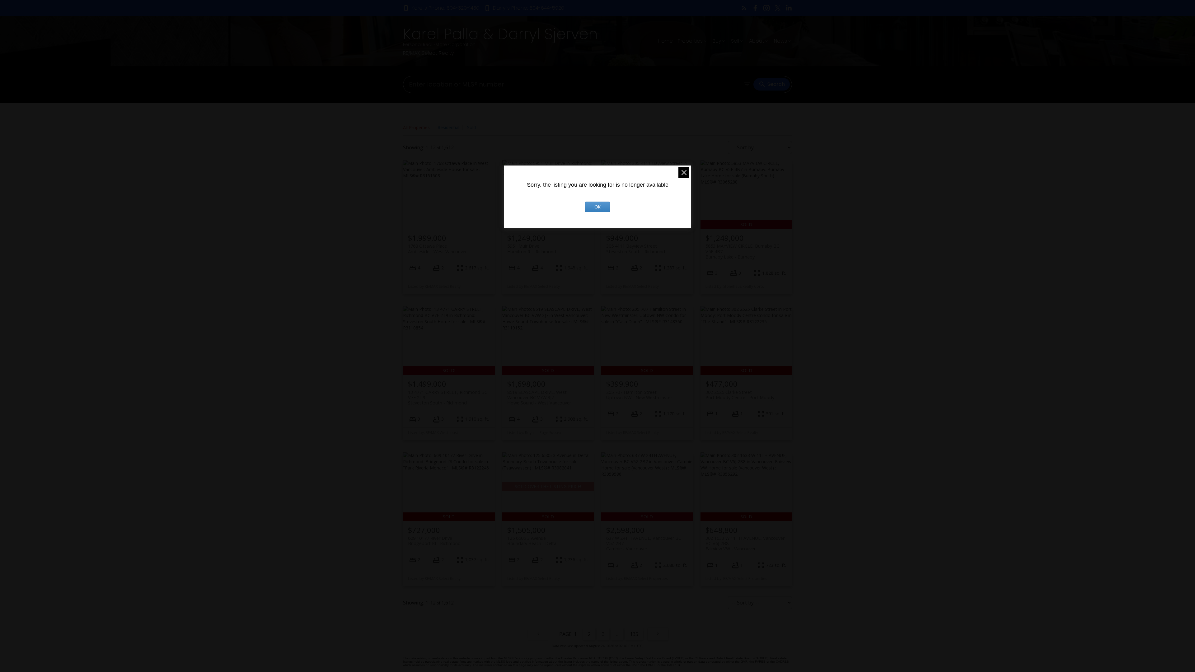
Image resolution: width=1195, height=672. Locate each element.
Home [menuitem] (665, 40)
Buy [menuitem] (717, 40)
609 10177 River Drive (434, 540)
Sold (471, 127)
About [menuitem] (756, 40)
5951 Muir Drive (531, 248)
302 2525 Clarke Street (739, 394)
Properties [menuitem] (690, 40)
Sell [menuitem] (735, 40)
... (617, 634)
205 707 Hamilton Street (639, 394)
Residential (448, 127)
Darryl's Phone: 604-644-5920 (528, 8)
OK (597, 207)
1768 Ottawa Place (437, 248)
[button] (441, 8)
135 (634, 634)
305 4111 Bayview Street (635, 248)
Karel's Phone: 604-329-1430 (445, 8)
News (780, 40)
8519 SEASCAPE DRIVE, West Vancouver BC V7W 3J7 (539, 397)
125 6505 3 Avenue (531, 540)
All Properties (416, 127)
